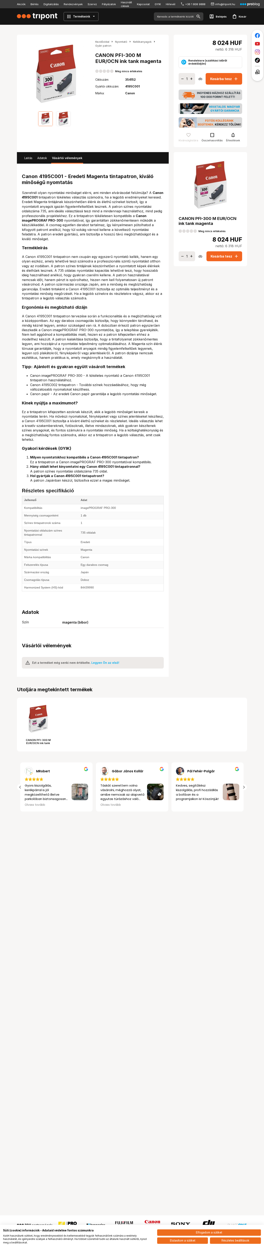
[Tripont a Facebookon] (257, 35)
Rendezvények (73, 4)
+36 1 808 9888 (195, 4)
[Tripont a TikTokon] (257, 60)
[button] (244, 787)
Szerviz (92, 4)
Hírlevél (170, 4)
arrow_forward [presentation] (86, 74)
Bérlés (35, 4)
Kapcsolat (143, 4)
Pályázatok (109, 4)
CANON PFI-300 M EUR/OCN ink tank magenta (38, 743)
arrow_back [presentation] (26, 74)
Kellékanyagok (142, 41)
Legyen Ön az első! (105, 662)
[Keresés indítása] (198, 16)
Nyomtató (121, 41)
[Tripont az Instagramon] (257, 52)
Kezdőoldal (102, 41)
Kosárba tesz (224, 79)
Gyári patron (103, 45)
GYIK (158, 4)
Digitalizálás (51, 4)
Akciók (21, 4)
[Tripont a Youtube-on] (257, 43)
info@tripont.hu (225, 4)
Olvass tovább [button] (35, 805)
